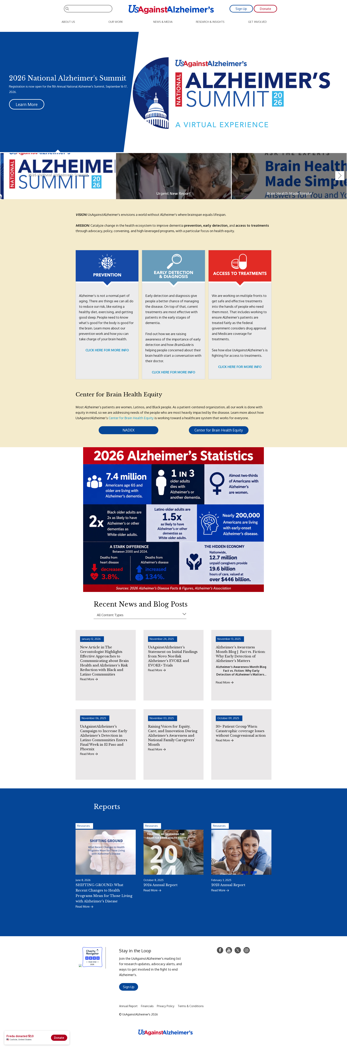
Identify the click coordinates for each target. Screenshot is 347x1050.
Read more (87, 679)
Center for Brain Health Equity (131, 418)
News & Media (163, 22)
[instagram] (246, 950)
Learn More (27, 104)
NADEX (128, 430)
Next (339, 175)
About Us (68, 22)
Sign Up (241, 9)
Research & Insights (210, 22)
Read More (83, 906)
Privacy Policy (165, 1006)
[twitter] (238, 950)
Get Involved (257, 22)
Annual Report (128, 1006)
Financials (147, 1006)
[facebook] (220, 950)
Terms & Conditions (191, 1006)
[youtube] (229, 950)
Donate (265, 9)
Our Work (115, 22)
